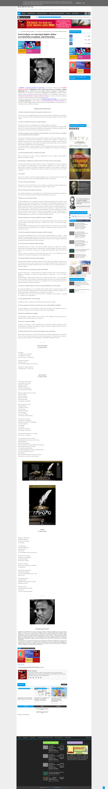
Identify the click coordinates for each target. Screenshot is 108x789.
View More (65, 684)
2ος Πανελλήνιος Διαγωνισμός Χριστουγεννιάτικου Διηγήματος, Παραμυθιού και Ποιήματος (80, 256)
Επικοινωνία (68, 737)
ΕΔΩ (26, 90)
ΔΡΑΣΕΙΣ (23, 13)
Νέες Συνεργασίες (59, 737)
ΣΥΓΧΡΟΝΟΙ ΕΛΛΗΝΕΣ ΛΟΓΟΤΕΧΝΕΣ (28, 31)
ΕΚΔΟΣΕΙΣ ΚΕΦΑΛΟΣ (42, 13)
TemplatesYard (50, 787)
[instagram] (89, 738)
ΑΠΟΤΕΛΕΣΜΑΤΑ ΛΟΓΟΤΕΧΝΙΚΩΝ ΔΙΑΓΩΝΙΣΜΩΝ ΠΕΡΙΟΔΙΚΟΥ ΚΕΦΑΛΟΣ (31, 17)
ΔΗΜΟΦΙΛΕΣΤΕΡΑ (79, 221)
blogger (25, 706)
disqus (42, 706)
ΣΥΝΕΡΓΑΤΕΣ (32, 737)
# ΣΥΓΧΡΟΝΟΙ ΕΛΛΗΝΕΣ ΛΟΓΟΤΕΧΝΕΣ (28, 648)
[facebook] (86, 738)
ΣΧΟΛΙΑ (87, 220)
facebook (58, 706)
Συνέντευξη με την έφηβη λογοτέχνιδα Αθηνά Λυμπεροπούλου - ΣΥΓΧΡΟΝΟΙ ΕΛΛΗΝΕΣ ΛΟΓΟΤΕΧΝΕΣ (59, 699)
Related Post (21, 684)
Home (19, 31)
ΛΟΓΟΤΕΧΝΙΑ (75, 13)
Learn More (78, 3)
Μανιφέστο (25, 737)
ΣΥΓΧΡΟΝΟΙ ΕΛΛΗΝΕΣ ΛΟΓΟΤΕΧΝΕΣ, (35, 39)
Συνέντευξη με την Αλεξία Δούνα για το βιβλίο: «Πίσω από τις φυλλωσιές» (24, 698)
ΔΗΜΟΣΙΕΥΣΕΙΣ (72, 221)
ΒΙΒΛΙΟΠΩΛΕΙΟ (31, 13)
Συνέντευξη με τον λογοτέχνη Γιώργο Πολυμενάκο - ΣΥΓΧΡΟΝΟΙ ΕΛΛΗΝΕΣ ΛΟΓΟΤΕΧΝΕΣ (41, 699)
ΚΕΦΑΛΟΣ (25, 6)
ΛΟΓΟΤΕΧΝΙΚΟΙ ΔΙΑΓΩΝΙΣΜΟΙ (56, 13)
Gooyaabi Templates (64, 787)
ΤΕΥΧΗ (68, 13)
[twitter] (88, 738)
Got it (83, 3)
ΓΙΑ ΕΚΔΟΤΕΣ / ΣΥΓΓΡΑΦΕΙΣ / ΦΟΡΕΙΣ (45, 737)
